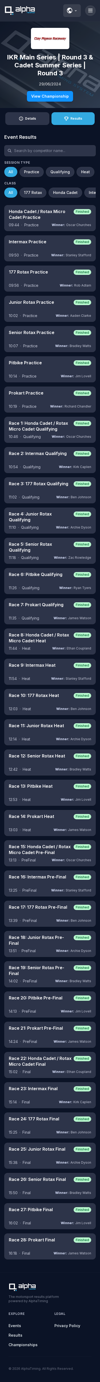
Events (15, 1325)
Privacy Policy (67, 1325)
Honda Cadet (65, 192)
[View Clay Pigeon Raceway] (50, 38)
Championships (23, 1344)
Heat (85, 172)
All (11, 172)
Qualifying (60, 172)
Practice (31, 172)
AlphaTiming (31, 1369)
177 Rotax (33, 192)
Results (15, 1335)
